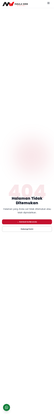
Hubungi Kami (27, 229)
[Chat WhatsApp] (6, 407)
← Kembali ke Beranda (27, 222)
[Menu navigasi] (49, 4)
